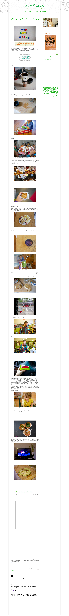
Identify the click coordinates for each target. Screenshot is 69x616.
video (51, 96)
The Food (19, 23)
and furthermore (43, 11)
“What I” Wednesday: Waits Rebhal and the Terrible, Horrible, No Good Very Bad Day (25, 20)
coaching (47, 88)
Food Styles (22, 23)
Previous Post (12, 598)
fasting (45, 89)
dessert (51, 88)
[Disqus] (25, 586)
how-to (54, 90)
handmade (47, 90)
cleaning (44, 88)
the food (24, 11)
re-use (53, 92)
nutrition (48, 91)
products (56, 91)
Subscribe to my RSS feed (49, 55)
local (45, 91)
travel (52, 95)
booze (50, 87)
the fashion (30, 11)
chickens (53, 87)
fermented (48, 89)
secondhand (45, 94)
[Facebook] (30, 569)
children (56, 87)
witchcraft (50, 97)
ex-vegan (57, 88)
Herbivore (17, 531)
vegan (56, 95)
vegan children (47, 96)
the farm (36, 11)
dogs (55, 88)
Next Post (38, 598)
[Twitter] (29, 569)
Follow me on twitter (48, 56)
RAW (51, 92)
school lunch (51, 93)
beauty (48, 87)
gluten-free (54, 89)
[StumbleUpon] (32, 569)
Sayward (46, 93)
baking (46, 87)
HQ (56, 90)
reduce (56, 92)
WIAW (13, 569)
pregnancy (52, 91)
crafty (49, 88)
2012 (44, 87)
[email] (31, 569)
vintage (53, 96)
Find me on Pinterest (48, 59)
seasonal (55, 93)
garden (50, 89)
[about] (50, 22)
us (54, 95)
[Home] (34, 6)
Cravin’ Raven (29, 185)
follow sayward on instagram (50, 72)
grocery (44, 90)
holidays (50, 90)
